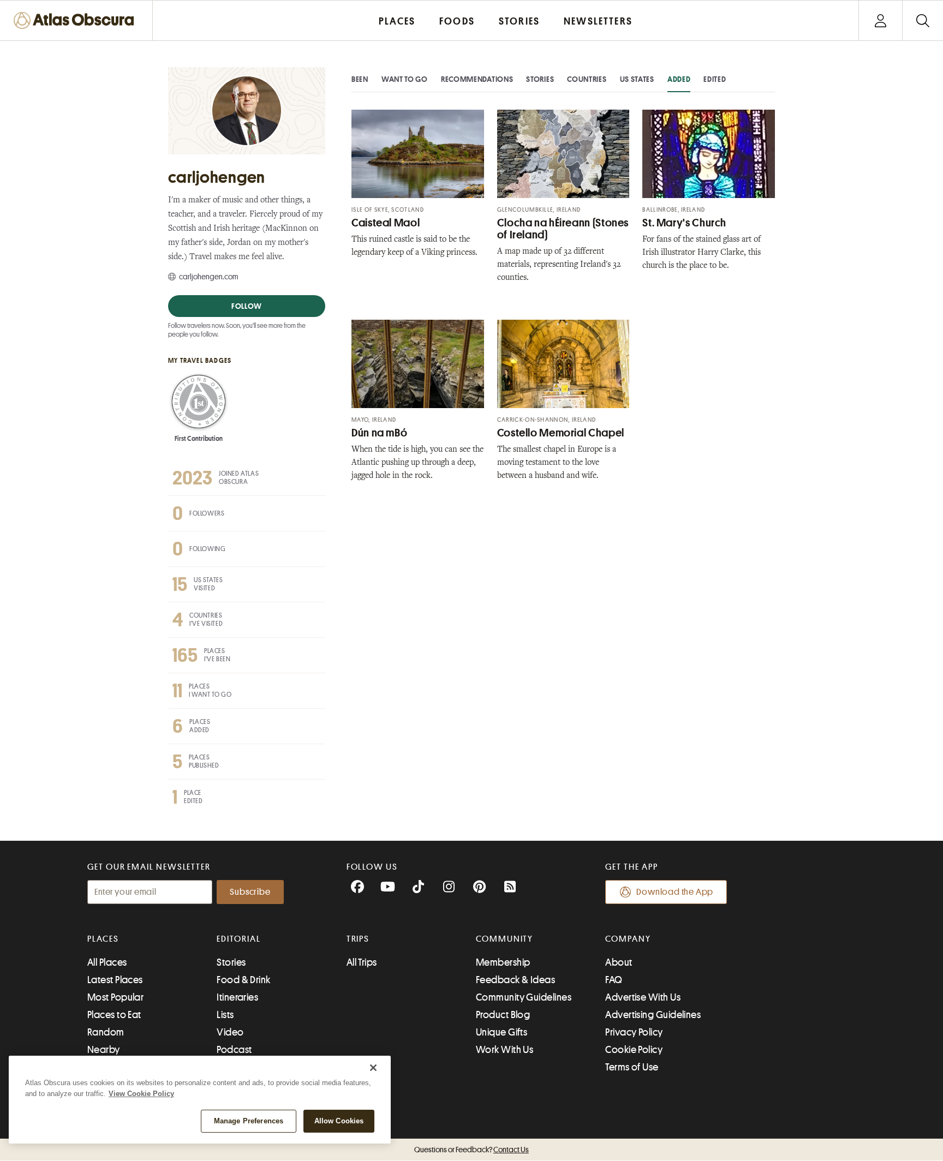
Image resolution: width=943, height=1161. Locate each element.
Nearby (103, 1049)
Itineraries (237, 997)
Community (504, 939)
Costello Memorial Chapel (560, 433)
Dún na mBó (379, 433)
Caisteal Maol (385, 223)
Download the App (674, 892)
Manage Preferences (248, 1121)
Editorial (238, 939)
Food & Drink (243, 980)
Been (359, 79)
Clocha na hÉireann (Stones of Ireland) (563, 229)
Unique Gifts (501, 1032)
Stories (540, 79)
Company (627, 939)
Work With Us (504, 1049)
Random (105, 1032)
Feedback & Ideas (515, 980)
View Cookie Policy (141, 1094)
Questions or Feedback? (471, 1149)
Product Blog (503, 1014)
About (618, 962)
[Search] (922, 20)
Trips (358, 939)
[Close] (373, 1068)
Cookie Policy (634, 1049)
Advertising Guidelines (653, 1014)
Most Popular (115, 997)
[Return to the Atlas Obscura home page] (76, 20)
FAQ (613, 980)
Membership (503, 962)
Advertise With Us (643, 997)
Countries (586, 79)
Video (230, 1032)
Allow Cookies (339, 1121)
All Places (107, 962)
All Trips (362, 962)
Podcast (234, 1049)
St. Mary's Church (684, 223)
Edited (714, 79)
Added (679, 79)
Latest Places (115, 980)
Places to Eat (114, 1014)
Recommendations (477, 79)
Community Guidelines (523, 997)
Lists (225, 1014)
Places (103, 939)
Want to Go (404, 79)
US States (637, 79)
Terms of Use (631, 1067)
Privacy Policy (634, 1032)
